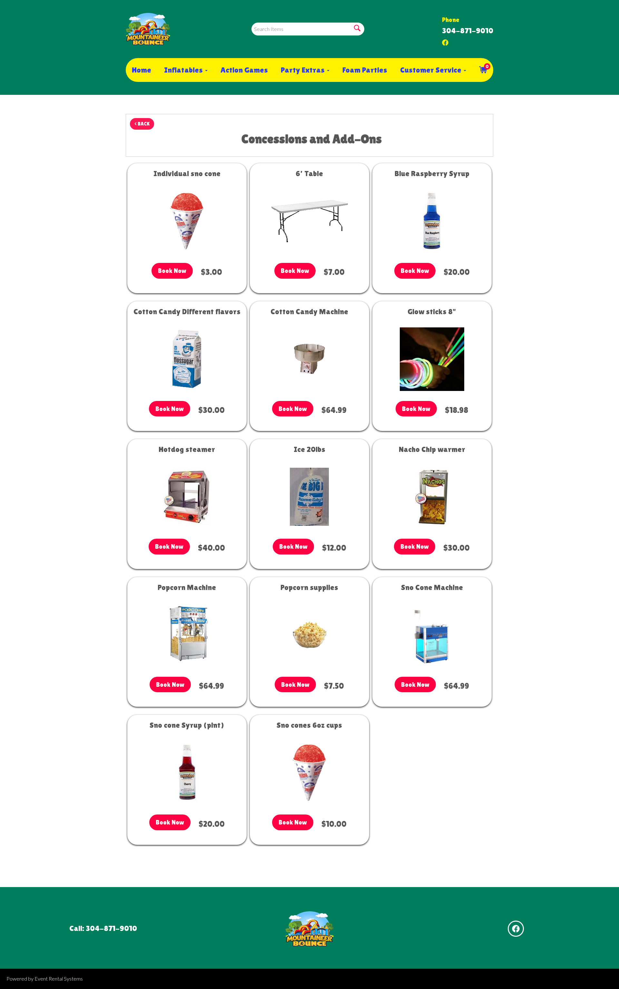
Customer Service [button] (431, 69)
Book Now (172, 270)
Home (141, 69)
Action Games (244, 69)
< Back (142, 123)
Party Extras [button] (303, 69)
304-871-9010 (467, 30)
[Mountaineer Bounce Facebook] (445, 41)
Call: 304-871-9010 (103, 928)
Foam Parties (364, 69)
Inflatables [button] (184, 69)
